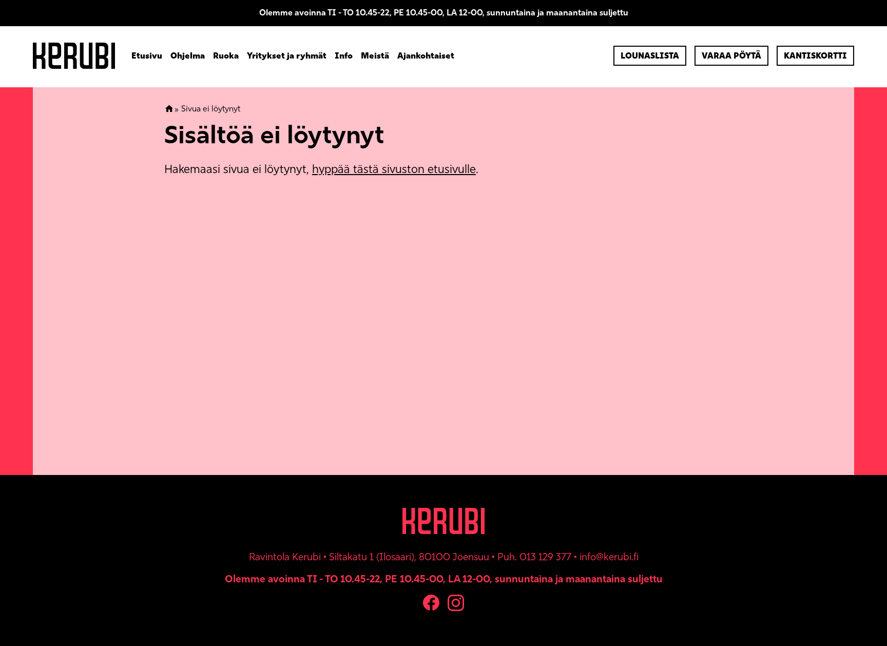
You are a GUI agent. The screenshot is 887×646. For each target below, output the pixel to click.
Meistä (375, 56)
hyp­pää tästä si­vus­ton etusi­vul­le (394, 169)
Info (344, 56)
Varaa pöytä (731, 56)
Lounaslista (650, 56)
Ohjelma (187, 56)
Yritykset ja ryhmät (286, 56)
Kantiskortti (815, 56)
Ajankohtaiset (425, 56)
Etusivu (146, 56)
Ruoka (226, 56)
